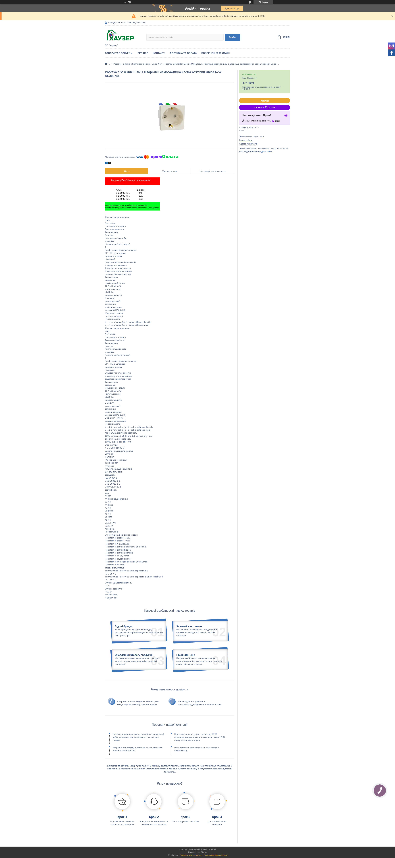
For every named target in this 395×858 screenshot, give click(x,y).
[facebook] (106, 163)
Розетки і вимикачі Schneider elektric (131, 64)
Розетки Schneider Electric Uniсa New (183, 64)
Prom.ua (212, 849)
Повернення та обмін (215, 53)
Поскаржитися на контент (191, 855)
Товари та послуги (117, 53)
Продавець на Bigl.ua (197, 852)
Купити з (259, 107)
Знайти (232, 37)
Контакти (159, 53)
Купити (265, 101)
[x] (109, 163)
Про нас (142, 53)
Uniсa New (157, 64)
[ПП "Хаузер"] (125, 35)
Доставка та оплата (183, 53)
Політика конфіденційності (215, 855)
